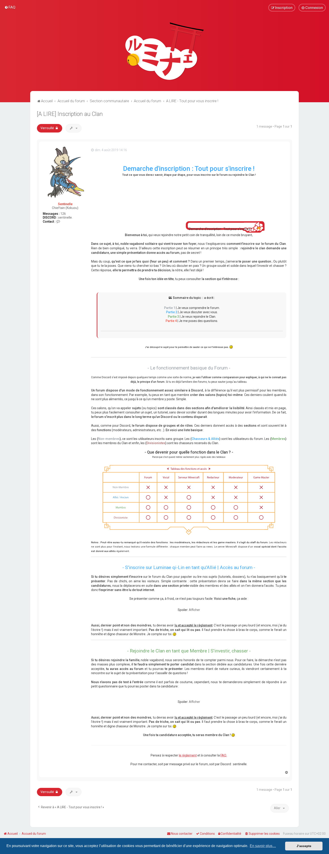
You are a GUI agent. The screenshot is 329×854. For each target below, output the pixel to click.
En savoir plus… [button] (263, 846)
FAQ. (223, 755)
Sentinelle (65, 204)
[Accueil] (164, 51)
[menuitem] (10, 7)
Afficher (194, 610)
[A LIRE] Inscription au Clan (70, 114)
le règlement (188, 755)
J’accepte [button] (304, 846)
